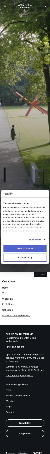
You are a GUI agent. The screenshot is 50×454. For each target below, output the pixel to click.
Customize (23, 257)
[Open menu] (5, 6)
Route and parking (15, 346)
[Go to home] (25, 6)
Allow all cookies (25, 248)
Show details (35, 239)
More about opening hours (19, 375)
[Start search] (45, 6)
